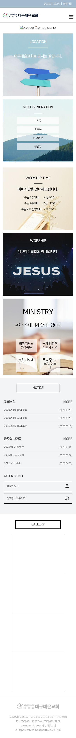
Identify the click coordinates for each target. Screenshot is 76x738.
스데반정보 (55, 730)
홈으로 (47, 3)
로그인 (57, 3)
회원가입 (67, 3)
